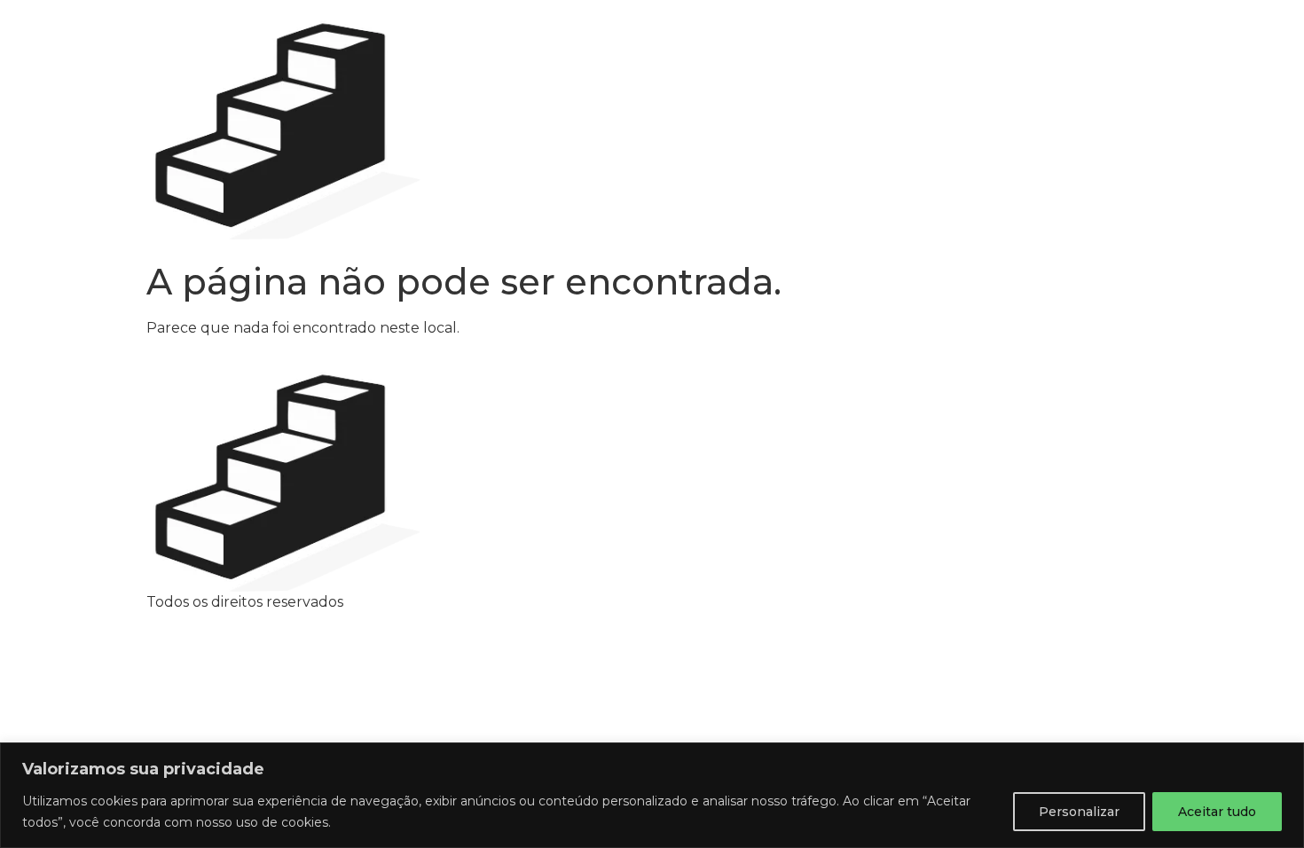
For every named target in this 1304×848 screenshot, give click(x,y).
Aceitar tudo (1217, 812)
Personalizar (1079, 812)
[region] (652, 795)
